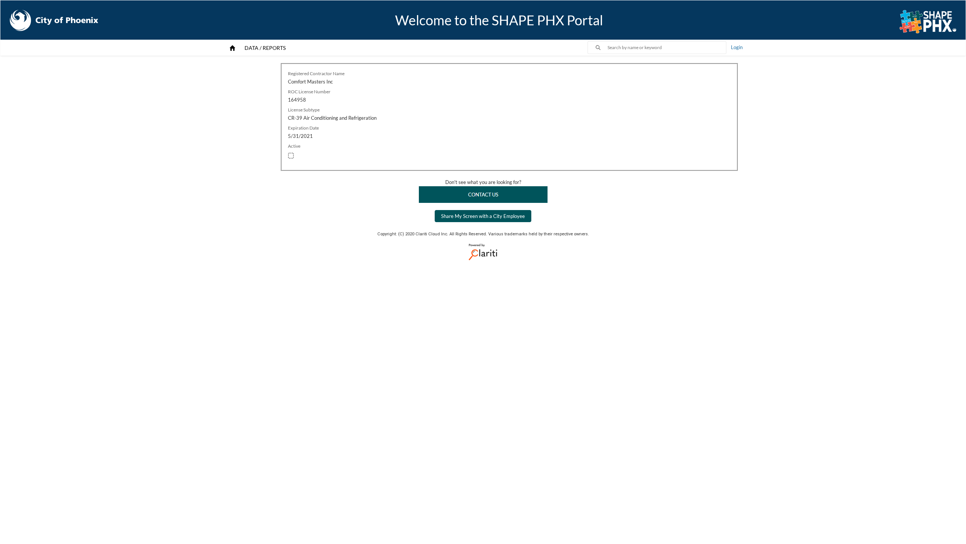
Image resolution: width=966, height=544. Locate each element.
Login (737, 47)
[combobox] (667, 48)
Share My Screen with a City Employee (483, 216)
